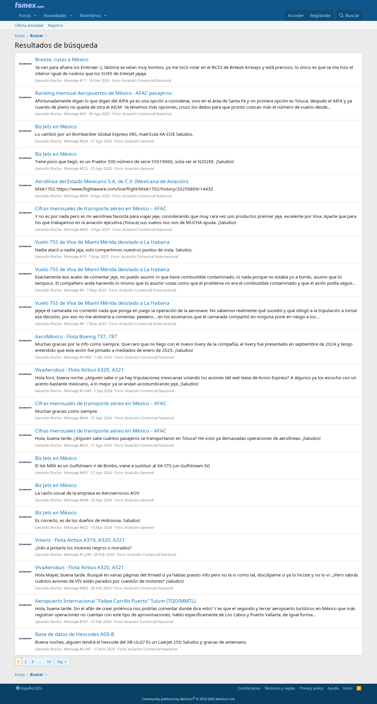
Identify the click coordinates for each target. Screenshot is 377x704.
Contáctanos (249, 688)
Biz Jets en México (56, 126)
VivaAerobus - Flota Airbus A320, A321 (79, 369)
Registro (55, 25)
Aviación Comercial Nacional (146, 80)
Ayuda (333, 688)
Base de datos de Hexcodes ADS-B (74, 634)
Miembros (90, 15)
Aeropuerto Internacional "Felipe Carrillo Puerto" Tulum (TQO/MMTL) (115, 600)
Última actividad (29, 25)
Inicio (348, 688)
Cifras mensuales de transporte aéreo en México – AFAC (100, 208)
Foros (25, 15)
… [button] (40, 661)
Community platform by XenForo (188, 699)
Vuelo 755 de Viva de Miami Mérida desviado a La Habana (102, 241)
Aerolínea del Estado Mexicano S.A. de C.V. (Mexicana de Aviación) (111, 181)
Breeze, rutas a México (61, 59)
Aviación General (139, 141)
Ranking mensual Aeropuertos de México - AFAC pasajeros (103, 93)
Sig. (60, 661)
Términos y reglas (279, 688)
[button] (35, 15)
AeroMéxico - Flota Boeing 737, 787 (76, 336)
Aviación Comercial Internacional (149, 256)
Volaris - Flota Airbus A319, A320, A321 (80, 539)
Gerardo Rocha (48, 80)
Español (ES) (31, 688)
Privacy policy (311, 688)
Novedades (55, 15)
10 (49, 661)
